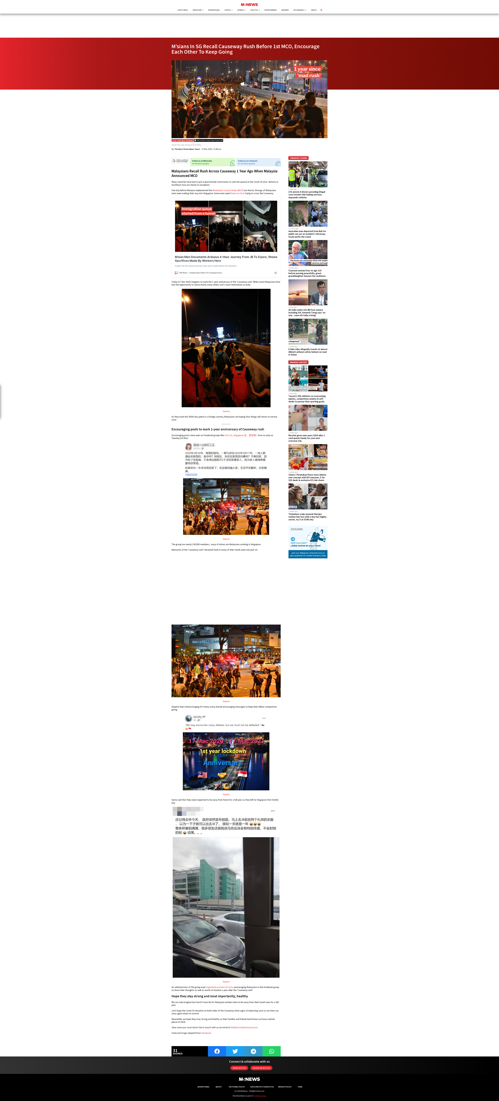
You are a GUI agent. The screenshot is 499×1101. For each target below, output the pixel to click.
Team (299, 1087)
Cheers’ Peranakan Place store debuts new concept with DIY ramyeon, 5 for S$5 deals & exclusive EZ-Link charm (307, 477)
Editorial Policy (237, 1087)
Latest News (183, 10)
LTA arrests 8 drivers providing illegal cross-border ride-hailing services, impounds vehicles (306, 194)
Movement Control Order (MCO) (228, 190)
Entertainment (271, 10)
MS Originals (299, 10)
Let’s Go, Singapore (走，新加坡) (240, 435)
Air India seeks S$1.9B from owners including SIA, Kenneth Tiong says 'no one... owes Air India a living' (306, 312)
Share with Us (239, 1068)
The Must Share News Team (187, 149)
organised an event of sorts (219, 987)
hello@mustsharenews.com (243, 1027)
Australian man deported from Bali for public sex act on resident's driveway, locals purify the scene (307, 234)
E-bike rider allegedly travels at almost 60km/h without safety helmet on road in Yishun (307, 352)
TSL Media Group (259, 1096)
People (228, 10)
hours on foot (237, 193)
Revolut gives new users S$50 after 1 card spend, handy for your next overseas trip (306, 438)
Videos (314, 10)
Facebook (206, 1033)
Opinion (240, 10)
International (214, 10)
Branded (285, 10)
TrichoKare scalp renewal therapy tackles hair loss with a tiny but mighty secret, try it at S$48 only (307, 517)
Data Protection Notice (262, 1087)
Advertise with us (261, 1068)
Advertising (203, 1087)
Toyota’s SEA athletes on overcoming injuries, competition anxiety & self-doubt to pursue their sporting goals (307, 399)
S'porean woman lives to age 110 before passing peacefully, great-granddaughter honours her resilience (307, 273)
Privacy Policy (284, 1087)
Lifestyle (254, 10)
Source (226, 411)
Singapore (197, 10)
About (219, 1087)
